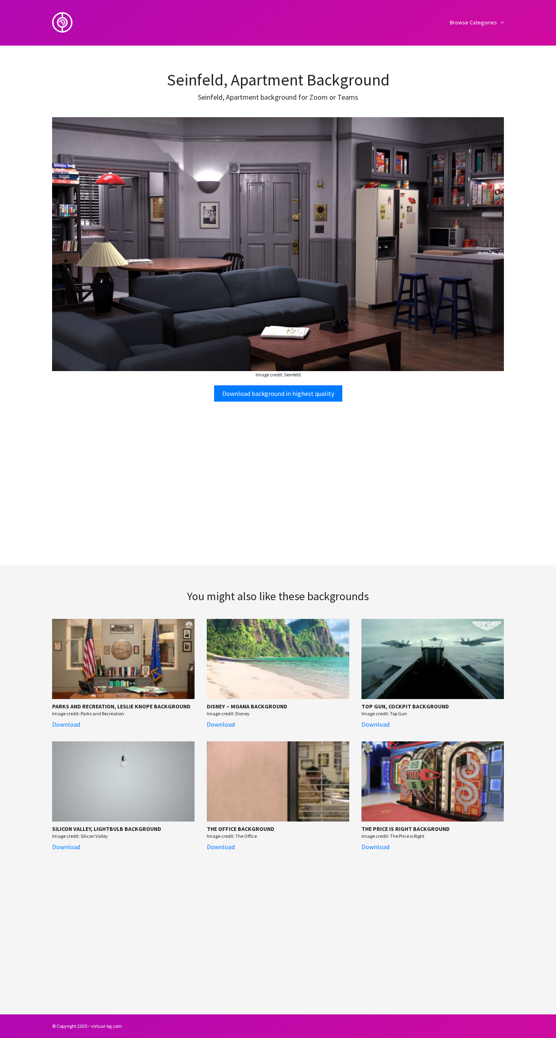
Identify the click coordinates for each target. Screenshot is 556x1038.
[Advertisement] (278, 472)
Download (66, 724)
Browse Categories (474, 22)
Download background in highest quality (278, 393)
